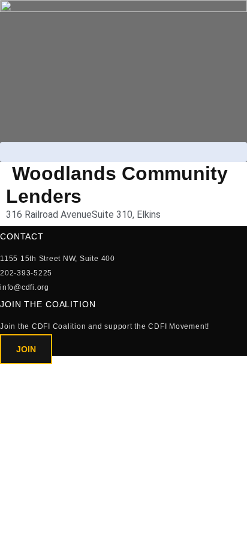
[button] (123, 152)
